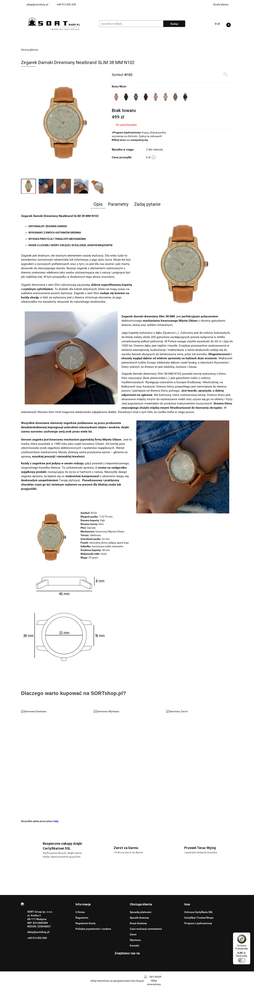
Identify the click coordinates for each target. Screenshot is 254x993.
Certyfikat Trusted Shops (198, 917)
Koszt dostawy (138, 923)
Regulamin (81, 917)
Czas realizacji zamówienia (146, 928)
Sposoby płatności (140, 912)
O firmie (80, 912)
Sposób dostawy (139, 917)
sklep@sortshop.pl (38, 931)
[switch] (241, 960)
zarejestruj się (139, 139)
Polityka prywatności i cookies (93, 928)
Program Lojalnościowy (198, 923)
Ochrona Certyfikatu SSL (198, 912)
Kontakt (134, 945)
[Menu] (248, 935)
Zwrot (133, 934)
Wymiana (135, 939)
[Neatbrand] (225, 74)
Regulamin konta (85, 923)
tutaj (56, 821)
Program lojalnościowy (126, 132)
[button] (83, 904)
